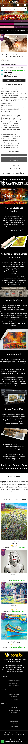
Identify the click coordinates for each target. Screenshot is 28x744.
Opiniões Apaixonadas (14, 710)
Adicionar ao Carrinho (14, 80)
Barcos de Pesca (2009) (14, 642)
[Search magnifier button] (25, 9)
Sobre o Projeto (14, 721)
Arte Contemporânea (9, 13)
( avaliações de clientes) (13, 59)
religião (17, 109)
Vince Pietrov (21, 13)
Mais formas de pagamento (10, 76)
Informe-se (14, 723)
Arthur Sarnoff (14, 605)
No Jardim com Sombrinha (14, 607)
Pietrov (13, 109)
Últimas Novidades (21, 21)
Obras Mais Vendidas (7, 21)
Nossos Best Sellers (14, 683)
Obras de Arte (18, 12)
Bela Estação (14, 543)
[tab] (4, 173)
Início (6, 12)
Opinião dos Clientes (21, 27)
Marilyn (14, 576)
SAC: (14, 733)
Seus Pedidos (14, 696)
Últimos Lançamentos (14, 685)
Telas (10, 12)
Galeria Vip (7, 27)
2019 (9, 111)
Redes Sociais (14, 712)
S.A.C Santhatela (14, 699)
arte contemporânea (13, 108)
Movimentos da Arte (21, 24)
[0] (17, 5)
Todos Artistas (7, 24)
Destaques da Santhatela (14, 680)
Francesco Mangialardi (14, 541)
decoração (21, 108)
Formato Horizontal (6, 109)
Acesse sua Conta (14, 694)
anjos (6, 108)
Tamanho (13, 64)
